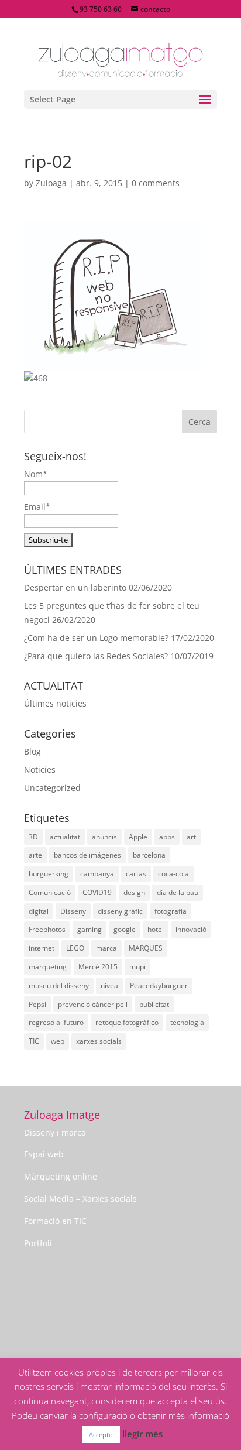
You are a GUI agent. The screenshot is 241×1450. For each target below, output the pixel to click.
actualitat (65, 837)
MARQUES (146, 948)
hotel (155, 929)
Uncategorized (52, 787)
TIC (34, 1041)
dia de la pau (177, 892)
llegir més (142, 1433)
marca (106, 948)
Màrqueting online (60, 1176)
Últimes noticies (55, 703)
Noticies (40, 769)
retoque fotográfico (127, 1022)
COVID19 (97, 892)
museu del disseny (59, 985)
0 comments (156, 182)
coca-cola (173, 874)
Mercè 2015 (98, 967)
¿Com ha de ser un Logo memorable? (96, 637)
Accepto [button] (101, 1434)
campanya (97, 874)
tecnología (187, 1022)
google (124, 929)
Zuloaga (51, 182)
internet (41, 948)
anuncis (104, 837)
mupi (137, 967)
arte (35, 855)
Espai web (44, 1154)
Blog (32, 751)
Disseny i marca (55, 1132)
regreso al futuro (56, 1022)
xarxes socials (99, 1041)
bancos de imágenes (87, 855)
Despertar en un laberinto (75, 587)
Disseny (73, 911)
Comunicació (50, 892)
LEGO (75, 948)
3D (33, 837)
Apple (138, 837)
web (57, 1041)
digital (39, 911)
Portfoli (38, 1243)
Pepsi (37, 1004)
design (134, 892)
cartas (136, 874)
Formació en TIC (55, 1220)
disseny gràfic (120, 911)
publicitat (154, 1004)
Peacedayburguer (159, 985)
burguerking (48, 874)
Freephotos (47, 929)
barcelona (149, 855)
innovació (190, 929)
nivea (109, 985)
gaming (89, 929)
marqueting (48, 967)
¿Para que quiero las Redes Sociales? (96, 655)
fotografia (170, 911)
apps (167, 837)
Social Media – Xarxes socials (80, 1198)
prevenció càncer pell (93, 1004)
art (191, 837)
